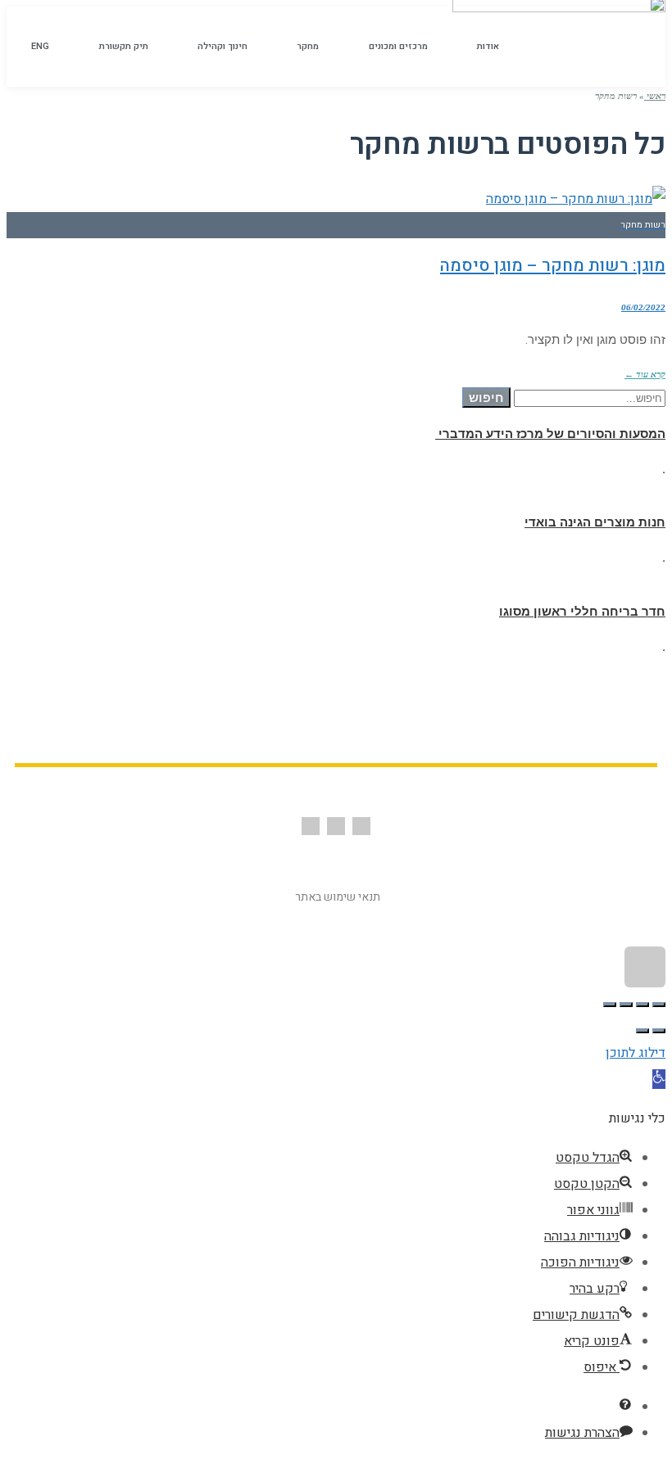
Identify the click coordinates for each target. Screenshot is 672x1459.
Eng (40, 46)
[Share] (642, 1004)
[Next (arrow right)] (642, 1030)
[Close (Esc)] (658, 1004)
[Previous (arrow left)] (658, 1030)
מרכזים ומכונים (398, 46)
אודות (488, 46)
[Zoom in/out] (609, 1004)
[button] (658, 1079)
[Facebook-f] (361, 826)
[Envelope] (336, 826)
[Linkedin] (311, 826)
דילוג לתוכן (635, 1053)
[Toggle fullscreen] (626, 1004)
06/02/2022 (643, 307)
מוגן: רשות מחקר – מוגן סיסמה (552, 265)
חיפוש (486, 397)
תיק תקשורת (123, 46)
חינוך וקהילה (222, 46)
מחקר (308, 46)
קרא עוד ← (644, 374)
